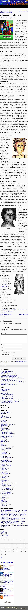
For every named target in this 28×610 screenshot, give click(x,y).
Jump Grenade (4, 454)
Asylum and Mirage (5, 422)
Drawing (3, 437)
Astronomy (3, 421)
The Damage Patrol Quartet (7, 487)
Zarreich (3, 505)
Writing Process (12, 311)
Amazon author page (6, 389)
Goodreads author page (6, 392)
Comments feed (4, 533)
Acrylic (2, 413)
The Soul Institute (5, 491)
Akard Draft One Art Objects (11, 522)
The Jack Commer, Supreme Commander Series (12, 400)
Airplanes (3, 416)
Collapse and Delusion (6, 432)
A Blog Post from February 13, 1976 (9, 384)
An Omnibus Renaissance (7, 371)
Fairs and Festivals (5, 448)
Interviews (17, 309)
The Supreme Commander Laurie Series (10, 401)
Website (2, 350)
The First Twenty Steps (6, 488)
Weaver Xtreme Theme (22, 608)
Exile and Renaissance (6, 447)
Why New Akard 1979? (6, 379)
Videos (2, 500)
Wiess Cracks (4, 501)
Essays (2, 444)
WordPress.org (4, 535)
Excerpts (3, 445)
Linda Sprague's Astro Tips (7, 396)
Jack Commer (4, 453)
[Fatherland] (1, 598)
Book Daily (3, 428)
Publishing (3, 468)
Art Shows (3, 420)
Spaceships (4, 480)
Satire (2, 472)
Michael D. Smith (3, 570)
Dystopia (3, 440)
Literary (21, 309)
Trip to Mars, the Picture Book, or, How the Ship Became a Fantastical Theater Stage (13, 516)
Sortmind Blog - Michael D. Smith (11, 607)
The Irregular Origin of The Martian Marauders (16, 511)
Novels (4, 311)
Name (2, 344)
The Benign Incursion (6, 485)
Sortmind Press (4, 479)
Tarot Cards (3, 484)
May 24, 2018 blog (21, 29)
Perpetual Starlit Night (6, 465)
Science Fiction (4, 473)
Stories (2, 481)
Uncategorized (4, 499)
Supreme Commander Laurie (7, 483)
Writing (7, 311)
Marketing (25, 309)
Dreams (3, 439)
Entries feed (4, 532)
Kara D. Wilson (4, 393)
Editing (2, 443)
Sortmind (3, 477)
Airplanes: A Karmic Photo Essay (8, 376)
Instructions (3, 450)
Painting (3, 464)
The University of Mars (6, 492)
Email (2, 347)
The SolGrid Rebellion (6, 489)
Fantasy (3, 449)
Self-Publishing (4, 476)
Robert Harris (6, 596)
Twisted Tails (4, 497)
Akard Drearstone (5, 417)
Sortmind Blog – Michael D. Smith (14, 1)
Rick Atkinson (3, 586)
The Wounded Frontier (6, 493)
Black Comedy (4, 425)
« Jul (1, 557)
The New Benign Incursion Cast (8, 373)
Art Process (3, 418)
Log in (2, 531)
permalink (4, 312)
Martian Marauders (5, 460)
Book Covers (4, 426)
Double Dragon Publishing (7, 436)
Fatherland (5, 595)
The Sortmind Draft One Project (12, 519)
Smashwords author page (7, 398)
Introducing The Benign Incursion (8, 380)
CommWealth (12, 309)
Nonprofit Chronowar (6, 461)
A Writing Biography (5, 412)
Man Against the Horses (6, 457)
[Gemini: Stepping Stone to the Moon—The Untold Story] (1, 591)
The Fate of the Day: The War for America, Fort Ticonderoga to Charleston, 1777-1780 (6, 582)
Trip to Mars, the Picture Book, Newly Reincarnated (13, 377)
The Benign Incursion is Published (9, 375)
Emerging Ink (4, 390)
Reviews (3, 471)
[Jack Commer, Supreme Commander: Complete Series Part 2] (1, 575)
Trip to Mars (3, 495)
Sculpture (3, 475)
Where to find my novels (6, 402)
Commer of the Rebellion (7, 433)
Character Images (6, 309)
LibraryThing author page (7, 394)
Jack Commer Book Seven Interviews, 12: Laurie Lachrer (6, 11)
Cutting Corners (4, 372)
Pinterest (3, 397)
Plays (2, 467)
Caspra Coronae (5, 429)
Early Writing (4, 441)
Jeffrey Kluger (3, 593)
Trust (2, 496)
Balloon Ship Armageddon (7, 424)
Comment (3, 333)
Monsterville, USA (23, 11)
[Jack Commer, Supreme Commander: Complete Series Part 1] (1, 568)
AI (1, 415)
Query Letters (4, 469)
